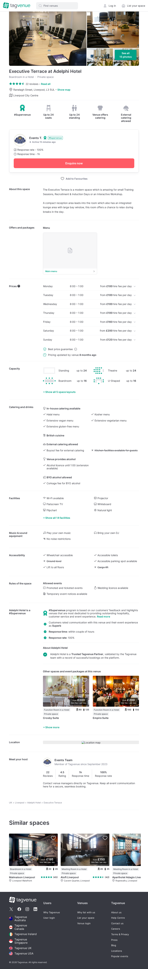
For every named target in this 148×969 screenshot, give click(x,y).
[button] (57, 5)
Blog (113, 945)
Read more (103, 616)
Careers (115, 928)
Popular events (119, 956)
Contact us (117, 923)
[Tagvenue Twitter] (11, 909)
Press (114, 940)
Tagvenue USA (23, 953)
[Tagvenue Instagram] (27, 909)
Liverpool (19, 802)
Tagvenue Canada (20, 927)
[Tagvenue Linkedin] (35, 909)
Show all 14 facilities (57, 517)
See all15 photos (125, 55)
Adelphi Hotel (17, 610)
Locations (116, 951)
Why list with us (86, 912)
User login (49, 917)
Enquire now (74, 163)
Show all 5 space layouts (60, 391)
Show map (63, 89)
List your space (85, 917)
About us (116, 912)
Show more (52, 727)
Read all (46, 83)
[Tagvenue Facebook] (19, 909)
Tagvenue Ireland (25, 934)
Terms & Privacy (120, 934)
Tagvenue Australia (20, 918)
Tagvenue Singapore (21, 941)
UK (10, 802)
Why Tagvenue (51, 912)
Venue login (84, 923)
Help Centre (118, 917)
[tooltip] (22, 110)
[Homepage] (16, 5)
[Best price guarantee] (75, 349)
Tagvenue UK (23, 948)
